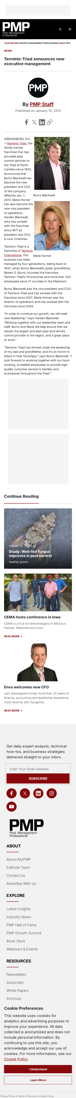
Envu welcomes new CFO (26, 687)
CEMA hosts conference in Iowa (32, 617)
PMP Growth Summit (23, 933)
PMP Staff (42, 104)
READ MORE (12, 636)
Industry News (18, 917)
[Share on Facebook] (27, 122)
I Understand (38, 1069)
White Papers (17, 990)
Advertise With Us (21, 883)
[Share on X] (34, 122)
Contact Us (15, 875)
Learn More (38, 1080)
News (8, 50)
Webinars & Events (22, 949)
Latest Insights (18, 909)
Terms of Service (27, 1096)
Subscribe (38, 778)
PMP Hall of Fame (21, 925)
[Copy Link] (50, 122)
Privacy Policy (7, 1096)
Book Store (15, 941)
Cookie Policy (15, 1059)
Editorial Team (18, 867)
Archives (13, 998)
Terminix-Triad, (17, 143)
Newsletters (16, 974)
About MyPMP (18, 859)
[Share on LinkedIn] (42, 122)
